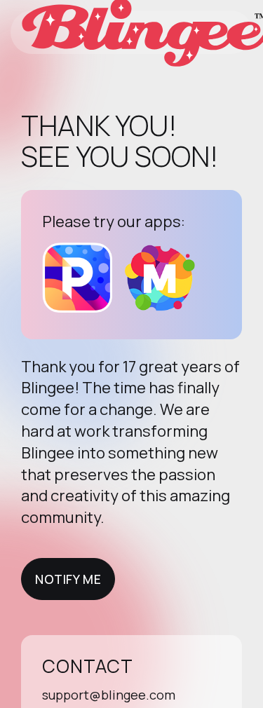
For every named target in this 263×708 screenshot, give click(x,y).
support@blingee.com (108, 694)
